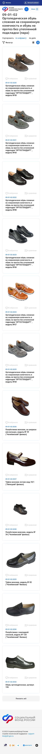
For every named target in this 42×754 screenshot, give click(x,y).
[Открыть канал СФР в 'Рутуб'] (5, 745)
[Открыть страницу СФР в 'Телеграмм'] (18, 745)
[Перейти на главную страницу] (12, 9)
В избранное (13, 79)
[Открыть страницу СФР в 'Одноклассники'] (12, 745)
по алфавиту (20, 38)
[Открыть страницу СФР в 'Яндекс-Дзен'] (37, 745)
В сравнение (32, 79)
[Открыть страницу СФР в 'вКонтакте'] (27, 745)
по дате (32, 38)
